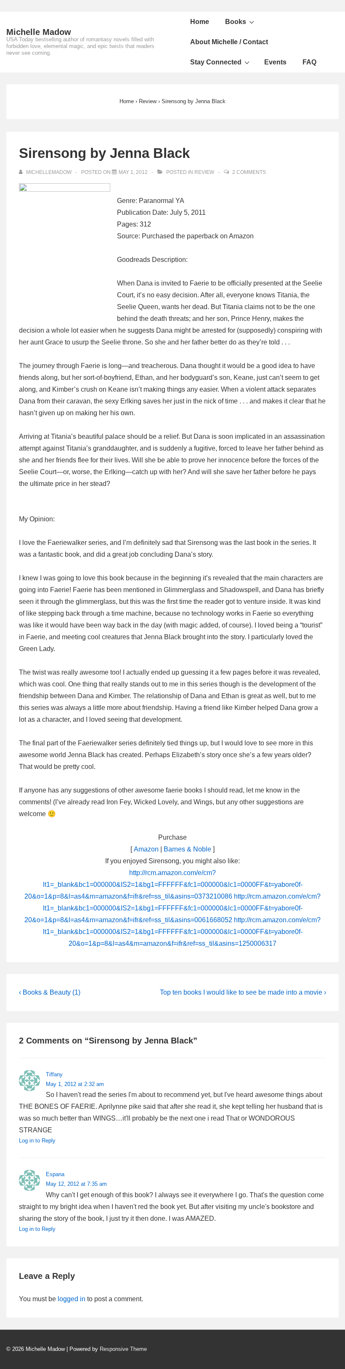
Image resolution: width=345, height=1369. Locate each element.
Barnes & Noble (187, 849)
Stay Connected (216, 62)
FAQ (309, 62)
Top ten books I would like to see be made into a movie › (243, 992)
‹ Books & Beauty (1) (49, 992)
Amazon (146, 849)
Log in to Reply (37, 1140)
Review (204, 172)
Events (275, 62)
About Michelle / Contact (229, 41)
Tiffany (54, 1074)
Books (235, 21)
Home (199, 21)
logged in (71, 1298)
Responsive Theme (123, 1349)
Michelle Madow (38, 32)
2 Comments (249, 172)
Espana (55, 1174)
